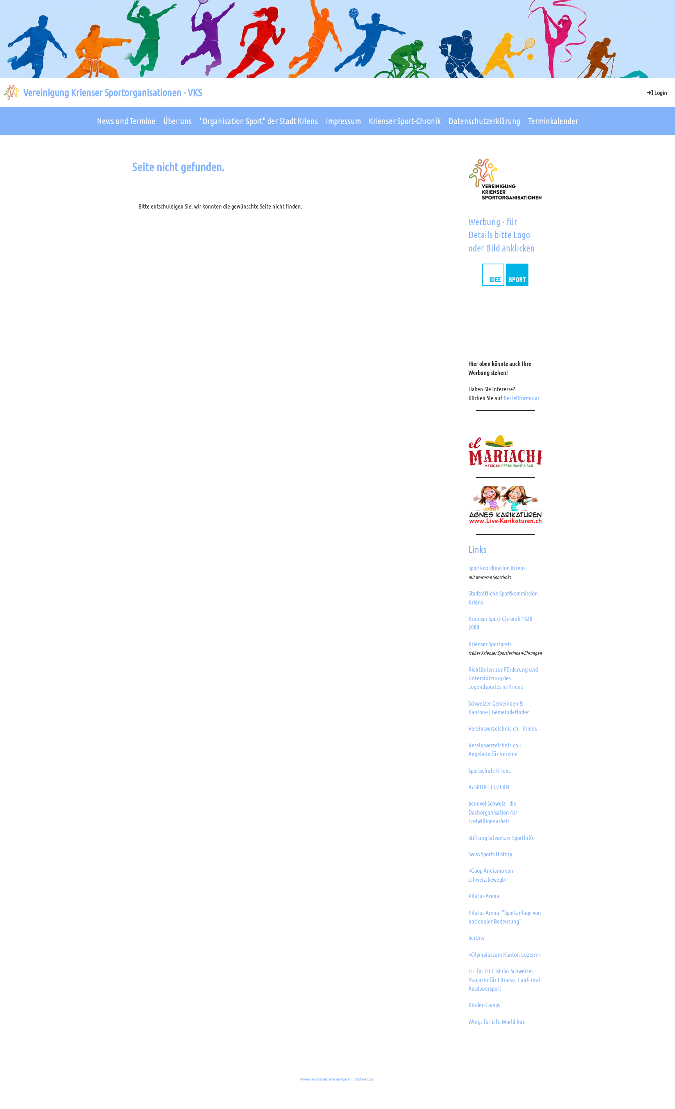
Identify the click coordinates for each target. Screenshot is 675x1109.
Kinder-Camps (484, 1004)
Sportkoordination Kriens (496, 567)
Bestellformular (521, 397)
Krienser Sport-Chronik (405, 121)
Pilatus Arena (483, 895)
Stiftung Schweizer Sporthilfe (501, 837)
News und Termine (126, 121)
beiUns (476, 937)
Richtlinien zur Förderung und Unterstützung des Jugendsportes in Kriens (503, 677)
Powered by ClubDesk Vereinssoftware (324, 1079)
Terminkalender (553, 121)
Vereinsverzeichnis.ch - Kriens (502, 728)
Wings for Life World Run (497, 1021)
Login (660, 92)
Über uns (177, 121)
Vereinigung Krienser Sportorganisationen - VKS (112, 92)
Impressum (343, 121)
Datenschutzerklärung (484, 121)
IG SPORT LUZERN (488, 786)
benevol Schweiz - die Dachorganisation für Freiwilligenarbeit (492, 811)
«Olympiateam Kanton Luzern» (504, 954)
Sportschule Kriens (489, 770)
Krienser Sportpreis (489, 643)
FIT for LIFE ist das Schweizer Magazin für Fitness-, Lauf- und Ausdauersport (504, 979)
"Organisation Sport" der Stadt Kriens (259, 121)
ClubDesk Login (364, 1079)
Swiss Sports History (490, 854)
